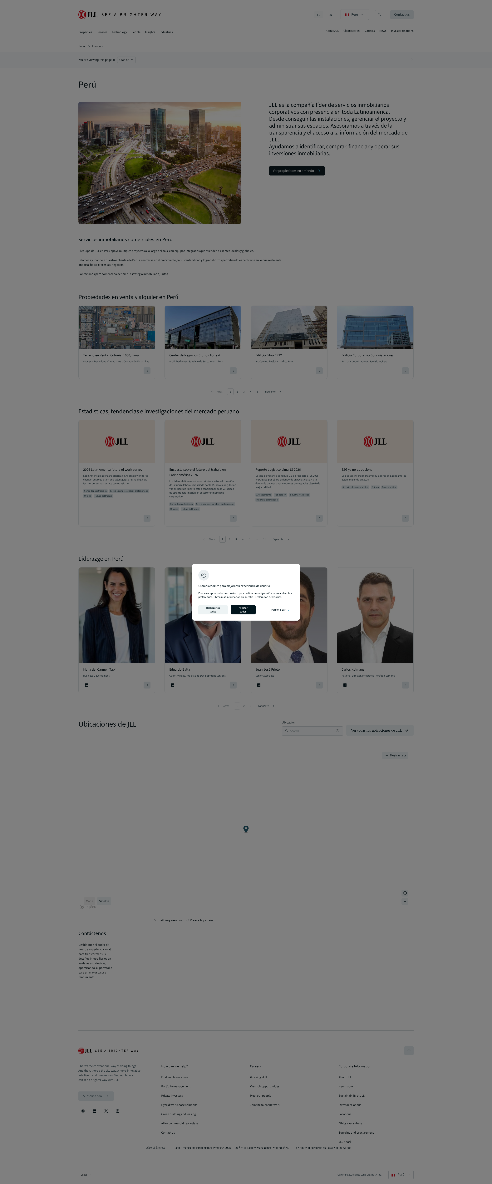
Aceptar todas (243, 610)
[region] (246, 592)
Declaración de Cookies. (268, 597)
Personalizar (280, 609)
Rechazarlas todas (213, 610)
